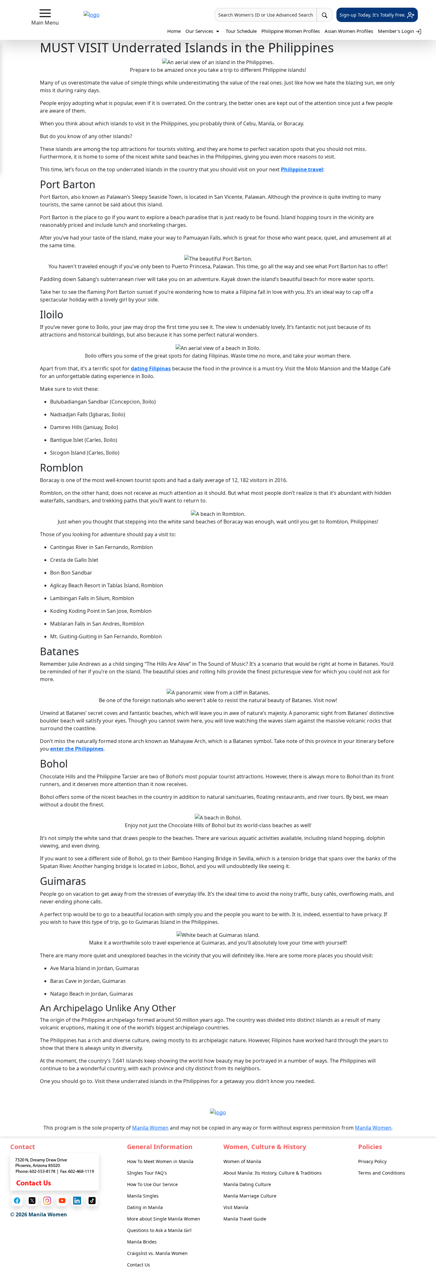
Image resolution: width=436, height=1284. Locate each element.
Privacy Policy (372, 1161)
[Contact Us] (54, 1171)
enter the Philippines (76, 748)
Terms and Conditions (381, 1173)
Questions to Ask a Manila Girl (159, 1230)
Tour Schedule (241, 31)
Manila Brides (142, 1242)
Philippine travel (302, 169)
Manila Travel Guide (244, 1219)
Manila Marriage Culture (249, 1196)
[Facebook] (17, 1200)
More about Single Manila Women (163, 1219)
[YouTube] (62, 1200)
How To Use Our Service (152, 1184)
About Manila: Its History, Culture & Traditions (272, 1173)
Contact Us (138, 1265)
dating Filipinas (151, 368)
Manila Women (150, 1127)
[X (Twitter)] (32, 1200)
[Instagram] (47, 1200)
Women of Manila (242, 1161)
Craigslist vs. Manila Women (157, 1253)
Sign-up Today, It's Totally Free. (373, 15)
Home (174, 31)
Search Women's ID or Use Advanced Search (265, 15)
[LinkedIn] (77, 1200)
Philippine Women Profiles (290, 31)
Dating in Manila (145, 1207)
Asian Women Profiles (349, 31)
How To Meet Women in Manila (160, 1161)
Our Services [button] (199, 31)
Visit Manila (235, 1207)
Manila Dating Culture (247, 1184)
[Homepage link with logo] (218, 1112)
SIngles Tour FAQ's (147, 1173)
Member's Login (396, 31)
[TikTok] (92, 1200)
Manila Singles (143, 1196)
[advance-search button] (325, 15)
